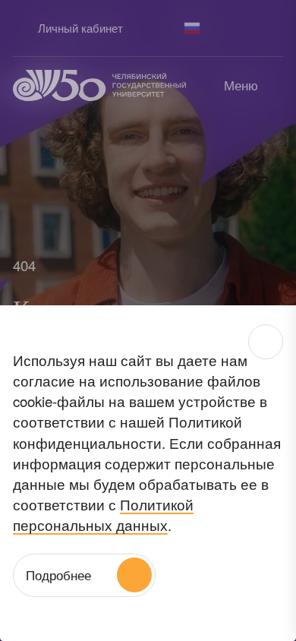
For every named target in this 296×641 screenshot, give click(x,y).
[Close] (265, 341)
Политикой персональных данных (103, 514)
